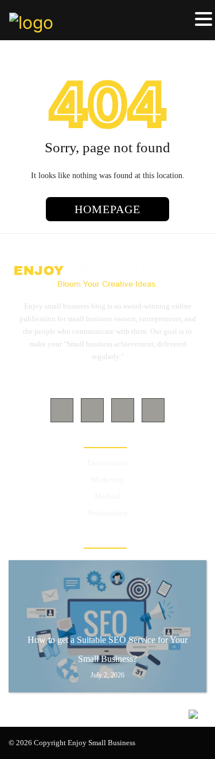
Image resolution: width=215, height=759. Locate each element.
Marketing (107, 479)
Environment (107, 463)
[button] (203, 19)
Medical (107, 496)
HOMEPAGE (107, 209)
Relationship (108, 512)
